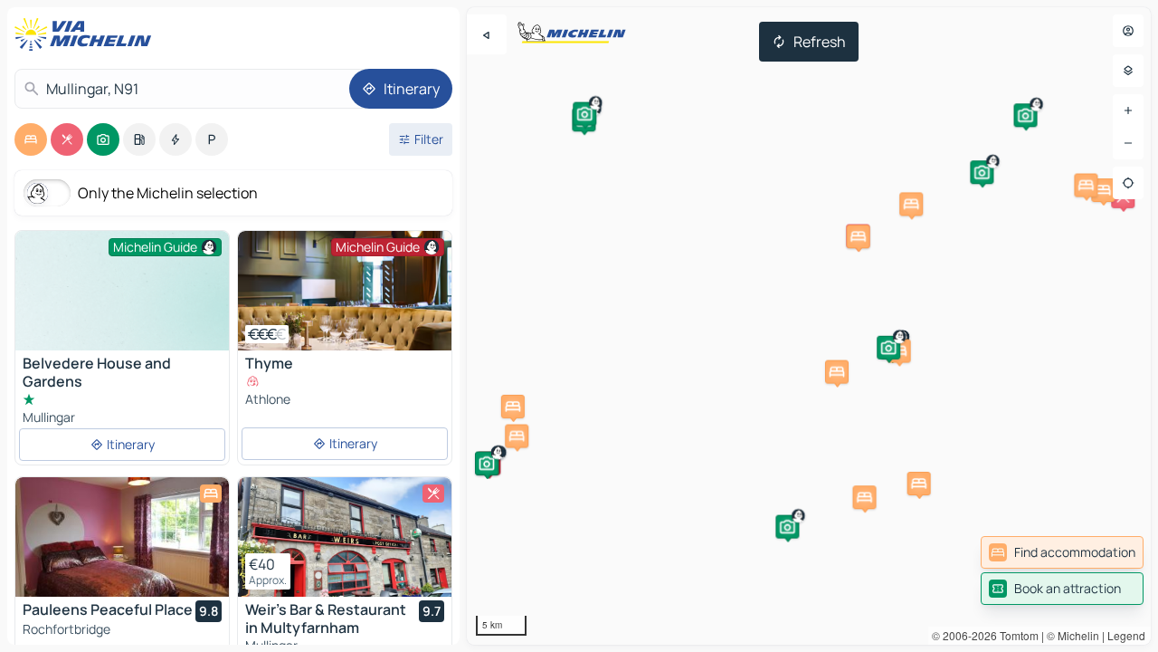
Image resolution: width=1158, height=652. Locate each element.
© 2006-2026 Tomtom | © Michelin (1015, 635)
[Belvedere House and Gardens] (122, 311)
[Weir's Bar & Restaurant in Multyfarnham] (344, 537)
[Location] (1128, 183)
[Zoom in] (1128, 110)
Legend (1126, 635)
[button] (919, 483)
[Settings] (1128, 70)
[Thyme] (344, 290)
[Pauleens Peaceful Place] (122, 537)
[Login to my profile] (1128, 30)
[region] (809, 326)
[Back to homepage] (86, 34)
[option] (30, 139)
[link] (1062, 552)
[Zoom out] (1128, 143)
